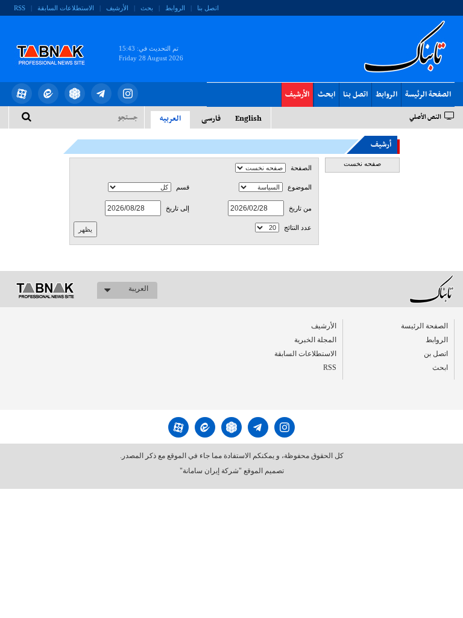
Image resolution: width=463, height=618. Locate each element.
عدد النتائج (298, 228)
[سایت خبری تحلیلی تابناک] (58, 41)
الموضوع (300, 187)
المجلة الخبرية (315, 340)
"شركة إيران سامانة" (211, 471)
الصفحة (301, 168)
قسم (182, 187)
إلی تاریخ (177, 208)
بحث (146, 7)
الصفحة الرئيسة (428, 94)
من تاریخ (300, 208)
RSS (19, 7)
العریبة (138, 288)
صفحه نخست (362, 163)
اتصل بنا (208, 7)
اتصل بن (436, 353)
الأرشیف (117, 7)
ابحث (326, 94)
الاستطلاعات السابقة (65, 7)
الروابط (175, 7)
